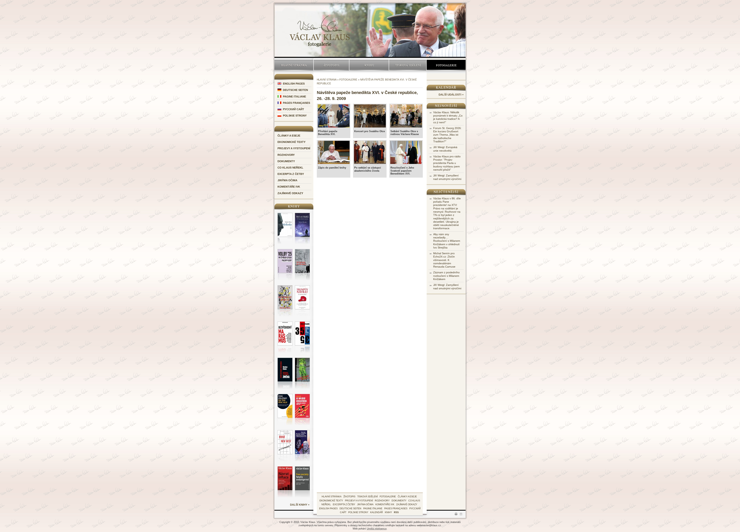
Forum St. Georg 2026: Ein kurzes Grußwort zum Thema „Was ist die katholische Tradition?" (447, 135)
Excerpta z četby (291, 173)
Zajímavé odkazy (290, 193)
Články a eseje (289, 135)
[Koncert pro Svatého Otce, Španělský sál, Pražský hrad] (370, 116)
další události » (451, 94)
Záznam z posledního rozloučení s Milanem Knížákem (446, 276)
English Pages (294, 83)
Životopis (331, 65)
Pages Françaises (296, 102)
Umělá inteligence (377, 528)
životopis (349, 496)
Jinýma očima (287, 180)
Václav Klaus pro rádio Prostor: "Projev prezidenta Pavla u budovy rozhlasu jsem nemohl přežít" (447, 163)
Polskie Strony (295, 115)
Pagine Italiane (294, 96)
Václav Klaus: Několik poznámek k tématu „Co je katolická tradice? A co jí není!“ (447, 117)
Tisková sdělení (407, 65)
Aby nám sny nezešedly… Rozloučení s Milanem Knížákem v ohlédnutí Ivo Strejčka (446, 241)
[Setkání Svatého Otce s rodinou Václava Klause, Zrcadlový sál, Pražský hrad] (406, 116)
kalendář (376, 512)
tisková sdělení (367, 496)
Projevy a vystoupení (294, 148)
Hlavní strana (326, 79)
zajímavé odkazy (406, 504)
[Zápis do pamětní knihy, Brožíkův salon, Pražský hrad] (333, 153)
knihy (388, 512)
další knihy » (299, 504)
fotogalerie (388, 496)
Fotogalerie (446, 65)
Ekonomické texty (291, 141)
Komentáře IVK (289, 186)
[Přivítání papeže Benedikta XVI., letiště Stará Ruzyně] (333, 116)
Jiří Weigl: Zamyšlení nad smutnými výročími (447, 177)
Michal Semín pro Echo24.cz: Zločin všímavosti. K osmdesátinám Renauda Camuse (444, 260)
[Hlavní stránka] (320, 27)
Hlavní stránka (293, 65)
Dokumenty (286, 161)
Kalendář (446, 87)
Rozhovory (286, 154)
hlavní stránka (331, 496)
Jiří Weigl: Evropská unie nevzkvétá (445, 149)
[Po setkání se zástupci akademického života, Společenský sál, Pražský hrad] (370, 153)
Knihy (369, 65)
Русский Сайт (293, 109)
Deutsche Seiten (295, 89)
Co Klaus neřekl (290, 167)
